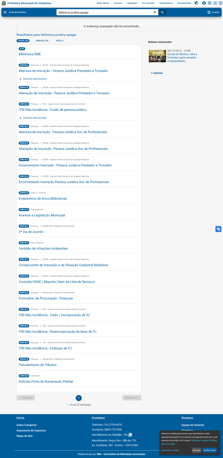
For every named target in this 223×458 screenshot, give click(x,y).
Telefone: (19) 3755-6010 (107, 424)
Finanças (35, 65)
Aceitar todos (209, 450)
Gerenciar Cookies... (170, 450)
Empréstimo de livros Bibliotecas (43, 198)
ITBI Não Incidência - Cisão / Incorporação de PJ (54, 315)
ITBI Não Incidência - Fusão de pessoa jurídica (52, 110)
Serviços (118, 3)
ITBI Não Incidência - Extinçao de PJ (45, 348)
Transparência (165, 3)
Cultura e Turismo (38, 193)
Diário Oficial (103, 3)
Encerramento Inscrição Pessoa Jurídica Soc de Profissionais (64, 182)
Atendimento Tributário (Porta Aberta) (58, 226)
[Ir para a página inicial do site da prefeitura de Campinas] (4, 3)
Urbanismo (35, 376)
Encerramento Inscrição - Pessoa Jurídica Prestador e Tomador (65, 165)
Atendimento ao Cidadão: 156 (110, 434)
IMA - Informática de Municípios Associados (121, 454)
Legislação (132, 3)
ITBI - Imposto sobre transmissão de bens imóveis (64, 104)
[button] (176, 58)
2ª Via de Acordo (31, 232)
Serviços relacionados (33, 79)
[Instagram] (221, 3)
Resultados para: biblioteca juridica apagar (46, 35)
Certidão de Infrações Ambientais (43, 248)
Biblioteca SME (30, 54)
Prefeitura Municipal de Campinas (29, 3)
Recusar (197, 450)
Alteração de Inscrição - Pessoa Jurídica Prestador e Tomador (64, 93)
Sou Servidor (148, 3)
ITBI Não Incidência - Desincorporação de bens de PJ (57, 331)
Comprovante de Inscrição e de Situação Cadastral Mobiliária (63, 265)
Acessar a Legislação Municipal (42, 215)
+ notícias (157, 73)
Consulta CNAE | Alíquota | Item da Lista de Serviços (57, 282)
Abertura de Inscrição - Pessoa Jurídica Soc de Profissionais (63, 132)
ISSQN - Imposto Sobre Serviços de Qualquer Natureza (65, 65)
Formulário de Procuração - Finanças (46, 298)
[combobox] (106, 12)
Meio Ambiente (37, 243)
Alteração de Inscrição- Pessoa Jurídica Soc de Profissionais (63, 149)
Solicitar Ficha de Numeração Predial (46, 381)
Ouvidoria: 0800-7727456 (107, 429)
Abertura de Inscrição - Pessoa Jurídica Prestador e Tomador (63, 71)
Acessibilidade (184, 3)
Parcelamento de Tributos (38, 365)
